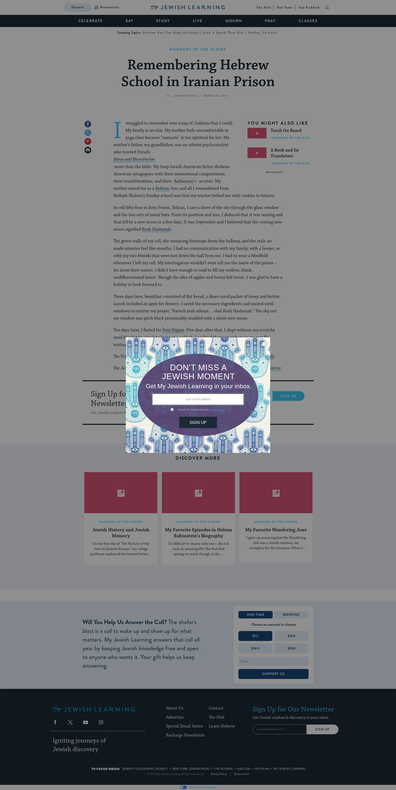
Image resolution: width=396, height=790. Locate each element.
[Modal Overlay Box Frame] (198, 395)
